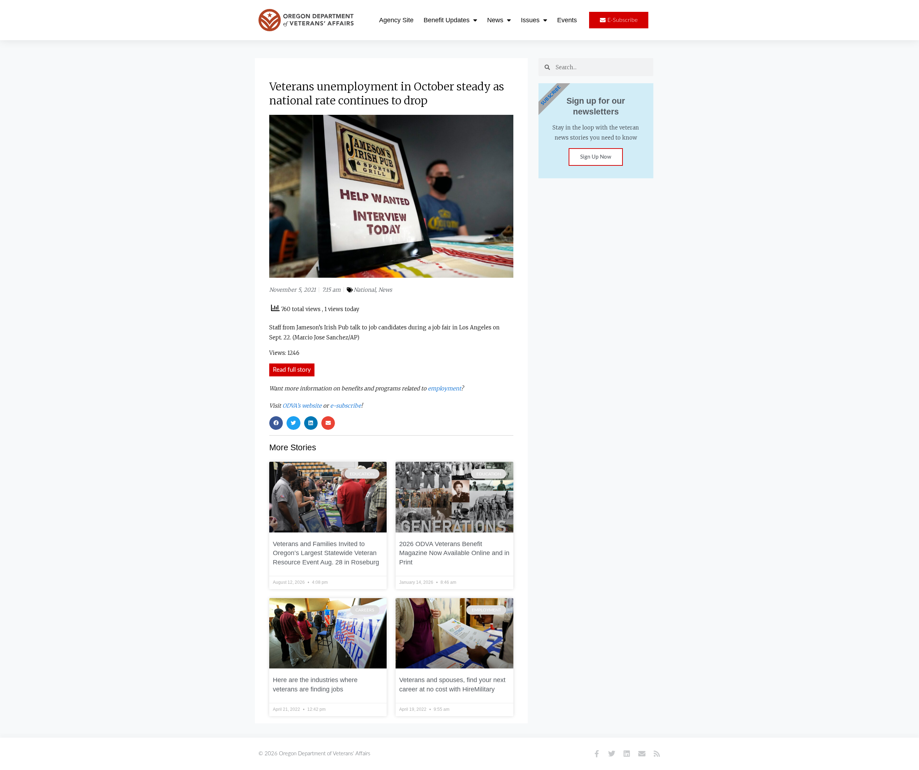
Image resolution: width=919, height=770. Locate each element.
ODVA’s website (302, 405)
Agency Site (396, 20)
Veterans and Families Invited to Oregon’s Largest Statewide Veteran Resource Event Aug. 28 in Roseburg (326, 553)
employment (444, 388)
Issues (530, 20)
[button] (276, 423)
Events (567, 20)
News (495, 20)
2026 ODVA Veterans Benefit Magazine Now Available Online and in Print (454, 553)
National (364, 289)
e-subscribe (345, 405)
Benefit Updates (447, 20)
